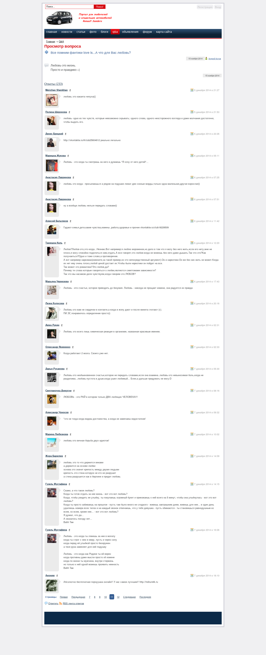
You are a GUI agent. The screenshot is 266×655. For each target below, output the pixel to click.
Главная (50, 41)
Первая (64, 596)
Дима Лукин (52, 325)
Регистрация (205, 7)
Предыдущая (78, 596)
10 (105, 596)
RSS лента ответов (73, 603)
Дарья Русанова (54, 368)
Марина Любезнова (56, 434)
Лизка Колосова (54, 303)
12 (118, 596)
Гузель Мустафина (56, 484)
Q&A (61, 41)
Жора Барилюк (54, 455)
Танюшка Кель (53, 242)
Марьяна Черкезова (57, 281)
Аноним (50, 575)
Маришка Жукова (55, 155)
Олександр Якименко (57, 347)
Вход (218, 7)
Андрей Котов (214, 58)
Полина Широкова (56, 112)
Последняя (145, 596)
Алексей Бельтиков (56, 220)
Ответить (53, 603)
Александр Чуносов (57, 412)
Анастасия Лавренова (58, 177)
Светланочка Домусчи (58, 390)
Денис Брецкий (54, 133)
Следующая (129, 596)
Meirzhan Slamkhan (56, 90)
